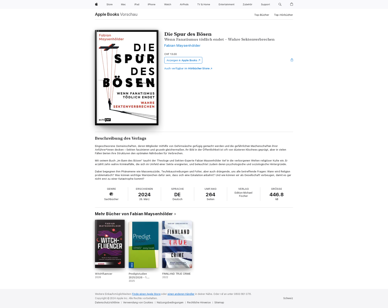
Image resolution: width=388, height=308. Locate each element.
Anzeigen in (182, 60)
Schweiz (288, 298)
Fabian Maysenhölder (182, 45)
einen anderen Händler (181, 294)
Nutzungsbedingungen (170, 302)
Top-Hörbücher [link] (283, 14)
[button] (280, 4)
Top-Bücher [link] (261, 14)
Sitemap (219, 302)
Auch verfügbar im (187, 68)
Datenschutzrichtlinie (107, 302)
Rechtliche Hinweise (199, 302)
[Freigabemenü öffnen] (292, 60)
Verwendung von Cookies (138, 302)
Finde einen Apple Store (146, 294)
